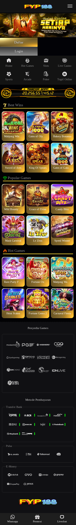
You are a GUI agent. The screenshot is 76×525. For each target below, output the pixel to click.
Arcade (28, 79)
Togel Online (64, 79)
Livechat (62, 521)
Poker (46, 79)
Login (19, 51)
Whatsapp (12, 521)
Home (8, 65)
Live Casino (64, 65)
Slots (46, 65)
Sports (8, 79)
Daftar (18, 42)
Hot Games (27, 65)
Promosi (37, 521)
